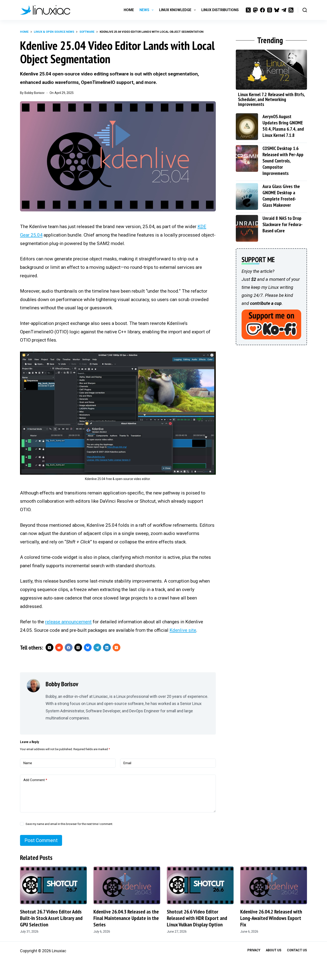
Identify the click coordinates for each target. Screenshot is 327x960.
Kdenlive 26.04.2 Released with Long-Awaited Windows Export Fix (271, 918)
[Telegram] (283, 10)
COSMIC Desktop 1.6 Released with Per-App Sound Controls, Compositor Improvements (282, 160)
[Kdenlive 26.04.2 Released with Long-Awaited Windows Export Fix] (273, 885)
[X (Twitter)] (248, 10)
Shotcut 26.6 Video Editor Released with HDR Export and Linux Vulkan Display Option (197, 918)
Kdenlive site (183, 630)
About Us (273, 950)
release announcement (68, 621)
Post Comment (41, 840)
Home (129, 10)
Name (27, 763)
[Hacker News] (116, 647)
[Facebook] (262, 10)
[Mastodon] (255, 10)
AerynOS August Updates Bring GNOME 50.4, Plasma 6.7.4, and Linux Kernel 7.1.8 (283, 125)
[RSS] (291, 10)
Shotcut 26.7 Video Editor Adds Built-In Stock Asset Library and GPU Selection (51, 918)
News (144, 10)
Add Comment (35, 780)
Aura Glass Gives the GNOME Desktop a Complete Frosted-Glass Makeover (281, 195)
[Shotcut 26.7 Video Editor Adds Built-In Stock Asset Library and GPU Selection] (53, 885)
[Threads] (269, 10)
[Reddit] (59, 647)
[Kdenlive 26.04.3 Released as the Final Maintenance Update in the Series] (126, 885)
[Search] (305, 10)
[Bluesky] (276, 10)
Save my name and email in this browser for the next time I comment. (69, 824)
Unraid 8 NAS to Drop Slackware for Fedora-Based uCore (282, 224)
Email (127, 763)
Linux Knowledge (175, 10)
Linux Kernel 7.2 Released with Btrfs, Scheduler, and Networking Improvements (271, 99)
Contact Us (297, 950)
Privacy (253, 950)
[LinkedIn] (107, 647)
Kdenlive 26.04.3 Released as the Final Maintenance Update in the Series (126, 918)
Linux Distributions (220, 10)
